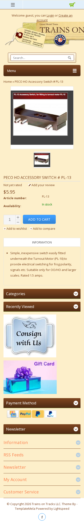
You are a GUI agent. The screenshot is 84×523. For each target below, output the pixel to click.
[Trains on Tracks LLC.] (42, 35)
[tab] (42, 242)
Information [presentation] (42, 242)
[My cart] (71, 5)
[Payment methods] (42, 414)
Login (50, 15)
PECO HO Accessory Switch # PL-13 (39, 81)
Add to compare (43, 228)
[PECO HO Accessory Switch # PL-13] (42, 160)
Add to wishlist (17, 228)
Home (8, 81)
